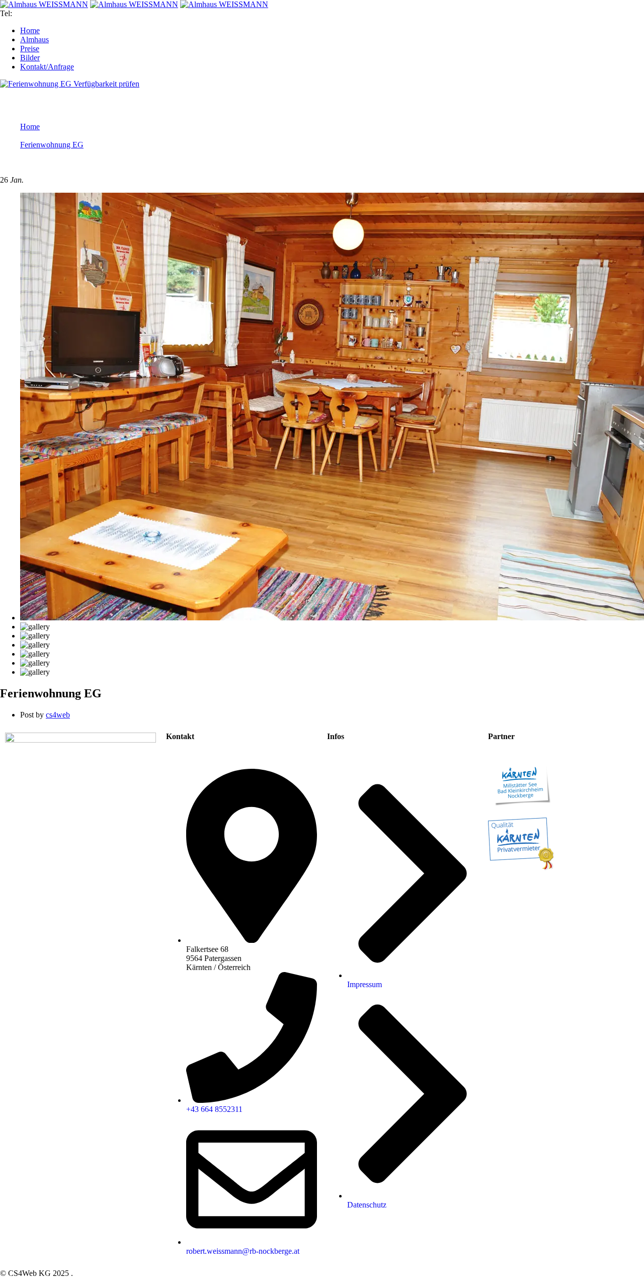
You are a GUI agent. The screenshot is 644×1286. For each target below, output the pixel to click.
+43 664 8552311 (42, 13)
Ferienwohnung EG (52, 144)
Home (30, 126)
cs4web (58, 714)
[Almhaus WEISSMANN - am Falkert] (44, 4)
